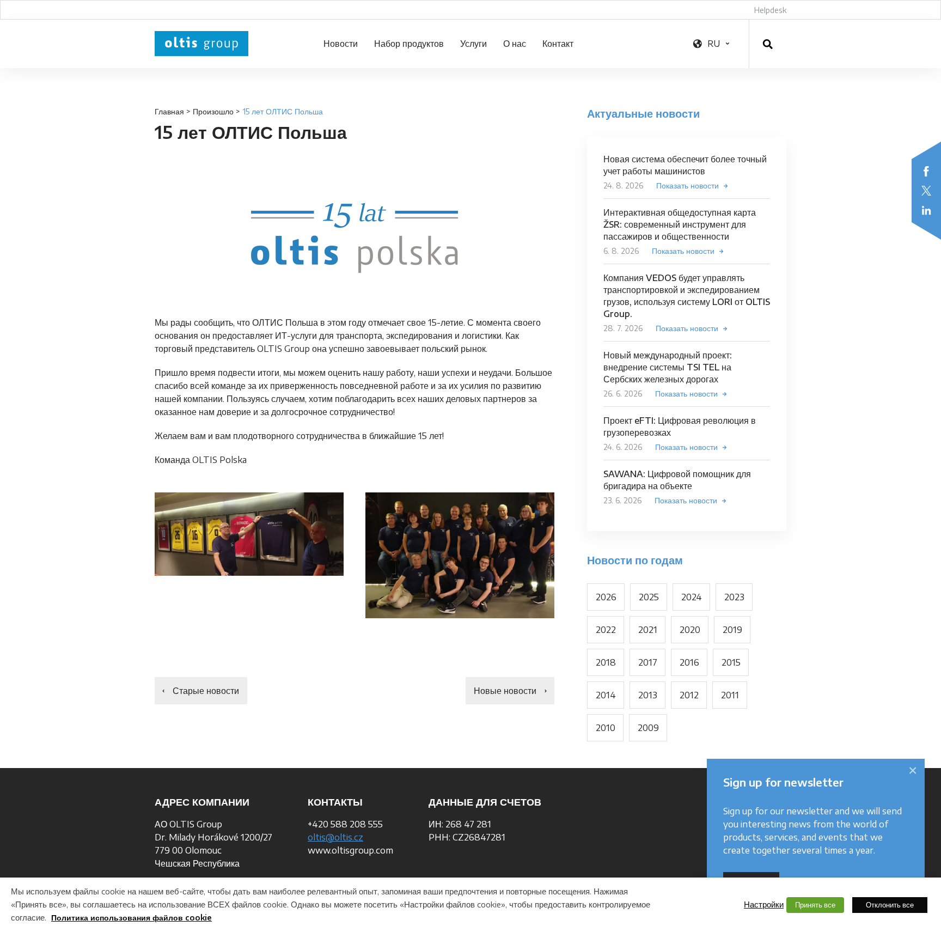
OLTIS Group (201, 43)
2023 (734, 597)
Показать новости (687, 185)
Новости (340, 43)
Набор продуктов (409, 43)
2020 (690, 629)
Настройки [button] (764, 904)
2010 (605, 727)
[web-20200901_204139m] (249, 534)
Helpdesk (770, 10)
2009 (648, 727)
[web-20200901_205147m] (459, 555)
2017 (647, 662)
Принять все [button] (815, 904)
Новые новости (505, 690)
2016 (689, 662)
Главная (169, 111)
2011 (730, 695)
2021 (647, 629)
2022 (606, 629)
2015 (731, 662)
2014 (606, 695)
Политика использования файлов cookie (131, 917)
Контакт (557, 43)
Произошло (213, 111)
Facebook (926, 171)
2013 (647, 695)
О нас (514, 43)
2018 (606, 662)
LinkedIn (926, 210)
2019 (732, 629)
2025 (649, 597)
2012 (689, 695)
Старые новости (206, 690)
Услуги (473, 43)
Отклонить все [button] (890, 904)
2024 (691, 597)
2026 (606, 597)
